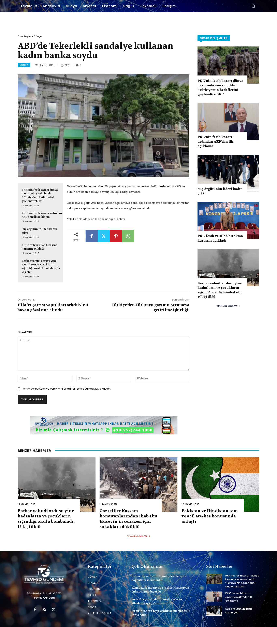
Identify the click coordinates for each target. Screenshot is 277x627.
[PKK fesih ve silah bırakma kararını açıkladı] (228, 220)
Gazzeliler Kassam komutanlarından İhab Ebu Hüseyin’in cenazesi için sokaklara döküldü (128, 518)
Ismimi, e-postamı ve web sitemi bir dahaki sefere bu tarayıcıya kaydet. (67, 388)
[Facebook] (92, 236)
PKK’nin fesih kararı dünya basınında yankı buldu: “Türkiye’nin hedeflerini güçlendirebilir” (40, 195)
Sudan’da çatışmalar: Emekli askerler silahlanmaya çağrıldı (157, 601)
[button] (253, 6)
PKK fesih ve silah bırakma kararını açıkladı (39, 246)
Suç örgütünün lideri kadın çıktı (238, 610)
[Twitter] (104, 236)
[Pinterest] (116, 236)
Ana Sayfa (24, 36)
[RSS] (44, 609)
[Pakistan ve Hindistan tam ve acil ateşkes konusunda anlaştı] (220, 484)
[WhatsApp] (128, 236)
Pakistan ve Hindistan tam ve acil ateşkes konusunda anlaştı (209, 516)
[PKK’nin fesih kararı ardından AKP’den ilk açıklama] (228, 121)
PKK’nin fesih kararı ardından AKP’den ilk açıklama (42, 215)
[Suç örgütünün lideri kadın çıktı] (228, 173)
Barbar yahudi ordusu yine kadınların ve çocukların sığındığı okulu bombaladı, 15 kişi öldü (41, 266)
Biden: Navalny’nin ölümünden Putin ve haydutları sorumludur (159, 578)
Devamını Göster (227, 306)
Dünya (38, 36)
